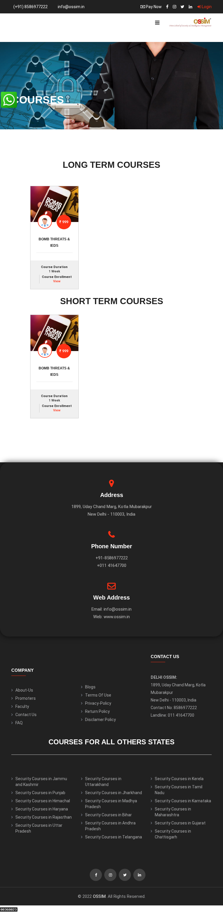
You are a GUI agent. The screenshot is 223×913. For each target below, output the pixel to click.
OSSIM (99, 896)
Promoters (25, 698)
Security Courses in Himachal (42, 801)
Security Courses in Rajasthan (43, 817)
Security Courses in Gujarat (180, 823)
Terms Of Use (98, 695)
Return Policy (97, 711)
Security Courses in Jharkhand (113, 792)
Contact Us (26, 714)
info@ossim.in (71, 6)
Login (206, 6)
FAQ (19, 722)
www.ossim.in (117, 616)
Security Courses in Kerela (179, 778)
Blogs (90, 687)
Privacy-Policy (98, 703)
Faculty (22, 706)
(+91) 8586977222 (30, 6)
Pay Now (153, 6)
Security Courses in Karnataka (183, 801)
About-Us (24, 690)
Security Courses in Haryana (41, 809)
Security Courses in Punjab (40, 792)
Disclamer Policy (100, 719)
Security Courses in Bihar (108, 814)
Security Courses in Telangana (113, 837)
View (56, 281)
